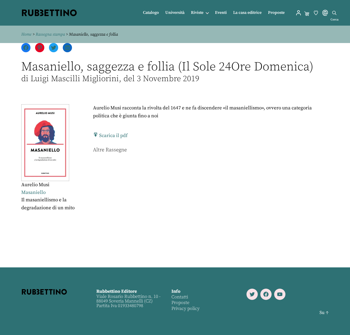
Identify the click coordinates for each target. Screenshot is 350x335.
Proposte (276, 12)
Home (26, 34)
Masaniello (33, 192)
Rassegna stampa (50, 34)
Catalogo (151, 12)
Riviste (197, 12)
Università (174, 12)
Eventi (221, 12)
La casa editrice (247, 12)
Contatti (179, 297)
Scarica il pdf (113, 136)
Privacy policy (185, 308)
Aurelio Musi (35, 185)
